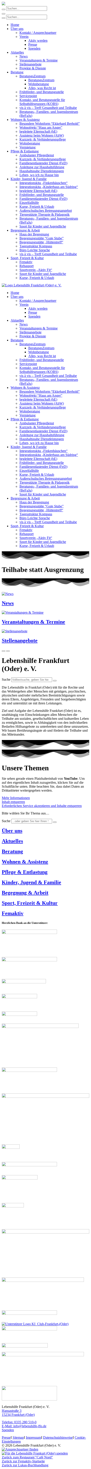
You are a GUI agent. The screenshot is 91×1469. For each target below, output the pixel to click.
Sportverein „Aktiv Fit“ (35, 270)
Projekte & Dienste (32, 68)
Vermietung (27, 147)
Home (15, 25)
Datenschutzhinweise (58, 1437)
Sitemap (18, 1437)
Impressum (33, 1437)
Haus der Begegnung (34, 234)
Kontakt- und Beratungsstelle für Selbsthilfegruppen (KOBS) (42, 102)
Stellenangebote (30, 64)
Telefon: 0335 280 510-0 (19, 1422)
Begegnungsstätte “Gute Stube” (41, 238)
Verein (23, 36)
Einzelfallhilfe (29, 202)
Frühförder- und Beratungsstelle (41, 92)
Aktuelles (17, 52)
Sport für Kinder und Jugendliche (42, 226)
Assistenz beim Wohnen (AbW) (41, 135)
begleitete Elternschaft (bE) (38, 131)
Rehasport (26, 266)
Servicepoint (28, 96)
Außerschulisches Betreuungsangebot (45, 210)
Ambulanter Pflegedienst (36, 155)
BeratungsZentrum (32, 76)
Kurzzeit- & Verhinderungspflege (42, 139)
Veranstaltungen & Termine (38, 60)
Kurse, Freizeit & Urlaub (36, 206)
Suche (6, 679)
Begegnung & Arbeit (25, 230)
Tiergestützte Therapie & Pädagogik (44, 214)
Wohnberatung (38, 84)
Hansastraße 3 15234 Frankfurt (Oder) (18, 1413)
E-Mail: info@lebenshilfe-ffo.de (24, 1426)
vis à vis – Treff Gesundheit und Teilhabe (48, 108)
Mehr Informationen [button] (16, 798)
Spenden (34, 48)
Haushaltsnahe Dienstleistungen (41, 171)
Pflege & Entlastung (25, 151)
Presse (32, 44)
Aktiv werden (37, 40)
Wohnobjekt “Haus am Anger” (40, 127)
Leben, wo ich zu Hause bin (39, 175)
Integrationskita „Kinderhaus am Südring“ (48, 187)
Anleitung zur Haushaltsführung (41, 167)
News (23, 56)
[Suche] (55, 680)
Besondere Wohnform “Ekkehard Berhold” (49, 123)
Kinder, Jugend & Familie (29, 179)
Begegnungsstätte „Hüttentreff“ (41, 242)
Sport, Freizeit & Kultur (27, 258)
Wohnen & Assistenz (25, 119)
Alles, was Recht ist (42, 88)
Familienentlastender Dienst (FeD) (43, 163)
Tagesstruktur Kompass (35, 246)
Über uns (17, 29)
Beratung (17, 72)
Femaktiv (25, 262)
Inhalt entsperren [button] (13, 802)
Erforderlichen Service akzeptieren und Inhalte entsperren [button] (42, 806)
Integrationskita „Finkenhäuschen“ (43, 183)
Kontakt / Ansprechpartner (37, 32)
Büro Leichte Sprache (34, 250)
